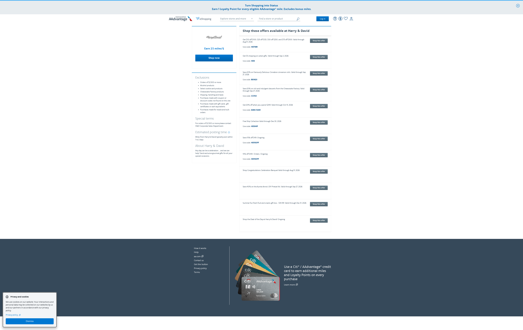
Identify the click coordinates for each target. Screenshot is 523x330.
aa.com (197, 256)
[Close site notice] (518, 6)
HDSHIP (254, 126)
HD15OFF (255, 143)
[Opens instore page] (351, 19)
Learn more (289, 285)
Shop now (214, 58)
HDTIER (254, 47)
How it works (200, 248)
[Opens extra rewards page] (340, 20)
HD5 (253, 61)
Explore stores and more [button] (233, 18)
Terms (197, 272)
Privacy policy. (12, 315)
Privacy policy (200, 268)
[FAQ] (335, 19)
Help (196, 252)
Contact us (199, 260)
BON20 (254, 80)
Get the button (201, 264)
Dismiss (30, 321)
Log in (322, 19)
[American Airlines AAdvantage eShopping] (190, 18)
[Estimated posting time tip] (229, 132)
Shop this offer (319, 41)
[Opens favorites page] (346, 18)
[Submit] (298, 18)
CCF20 (254, 96)
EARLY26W (256, 110)
